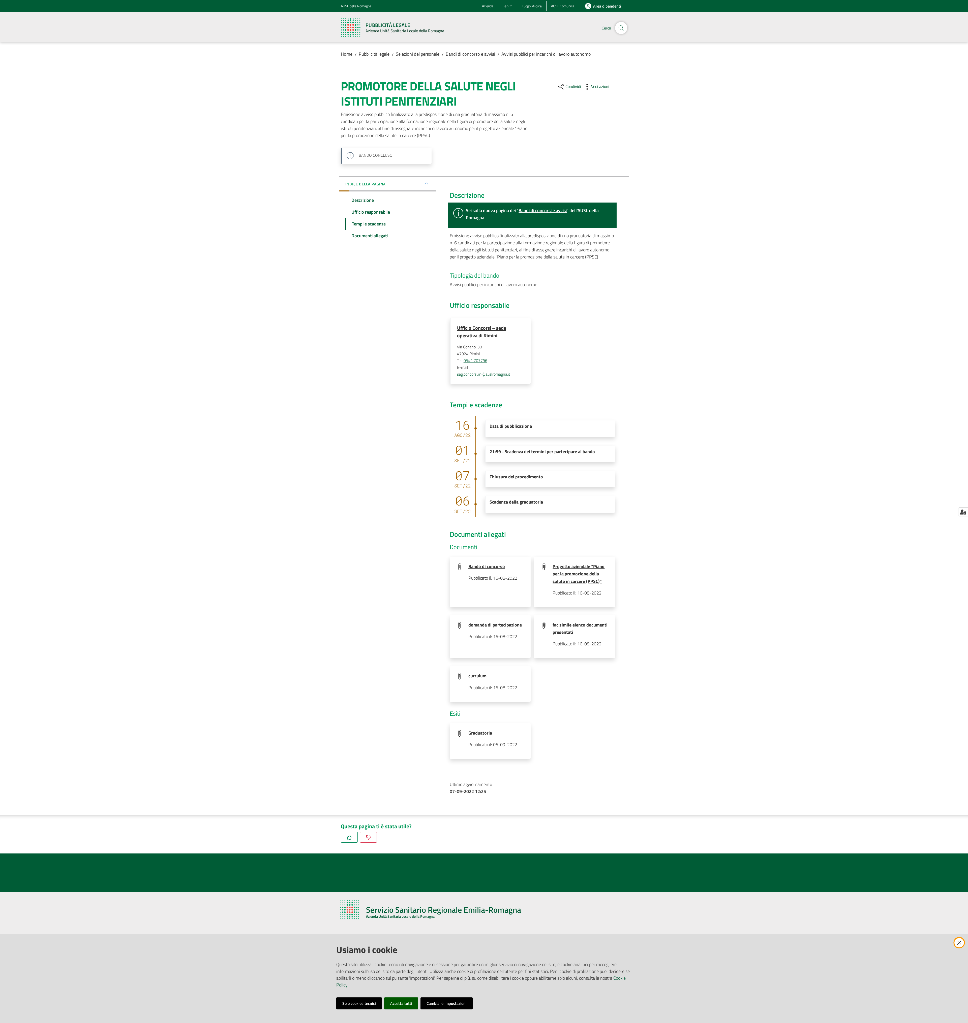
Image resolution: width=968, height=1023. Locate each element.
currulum (477, 675)
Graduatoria (480, 733)
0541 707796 (475, 360)
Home (346, 54)
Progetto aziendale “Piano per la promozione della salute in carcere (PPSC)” (578, 574)
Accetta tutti (401, 1003)
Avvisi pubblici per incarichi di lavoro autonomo (546, 54)
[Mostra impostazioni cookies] (963, 511)
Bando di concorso (486, 566)
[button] (621, 28)
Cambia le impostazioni (447, 1003)
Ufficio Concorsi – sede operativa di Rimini (481, 331)
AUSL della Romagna (356, 6)
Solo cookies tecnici (359, 1003)
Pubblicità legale (374, 54)
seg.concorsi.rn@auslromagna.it (483, 374)
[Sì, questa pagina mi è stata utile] (349, 837)
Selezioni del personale (417, 54)
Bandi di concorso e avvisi (470, 54)
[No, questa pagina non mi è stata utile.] (368, 837)
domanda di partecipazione (495, 624)
